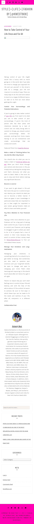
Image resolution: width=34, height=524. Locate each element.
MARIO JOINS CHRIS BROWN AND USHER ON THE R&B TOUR (17, 441)
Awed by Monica (23, 148)
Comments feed (8, 484)
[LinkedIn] (15, 508)
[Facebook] (8, 508)
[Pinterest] (18, 508)
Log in (5, 475)
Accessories (7, 26)
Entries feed (6, 480)
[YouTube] (25, 508)
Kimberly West (17, 326)
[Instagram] (22, 508)
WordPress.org (7, 489)
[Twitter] (11, 508)
